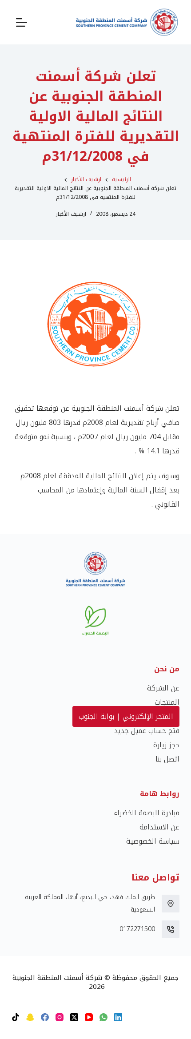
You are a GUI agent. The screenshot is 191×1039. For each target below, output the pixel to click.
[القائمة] (21, 22)
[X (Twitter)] (74, 1017)
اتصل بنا (167, 759)
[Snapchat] (30, 1017)
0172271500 (137, 929)
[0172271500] (170, 929)
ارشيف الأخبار (71, 214)
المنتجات (167, 702)
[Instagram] (60, 1017)
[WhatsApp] (103, 1017)
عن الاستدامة (159, 827)
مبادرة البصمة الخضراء (146, 813)
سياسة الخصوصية (152, 841)
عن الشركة (163, 688)
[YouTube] (89, 1017)
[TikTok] (16, 1017)
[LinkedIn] (118, 1017)
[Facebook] (45, 1017)
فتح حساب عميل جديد (146, 731)
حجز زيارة (166, 745)
